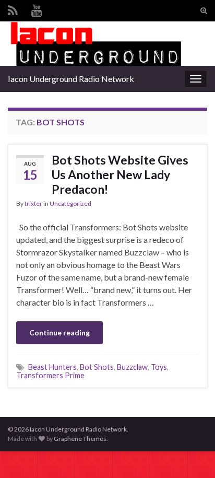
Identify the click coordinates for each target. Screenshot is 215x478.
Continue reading (59, 332)
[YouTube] (36, 8)
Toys (159, 367)
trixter (33, 203)
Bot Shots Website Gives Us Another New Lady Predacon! (120, 174)
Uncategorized (70, 203)
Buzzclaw (132, 367)
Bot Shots (97, 367)
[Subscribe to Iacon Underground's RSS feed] (13, 8)
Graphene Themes (80, 438)
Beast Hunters (52, 367)
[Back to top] (191, 454)
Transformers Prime (50, 375)
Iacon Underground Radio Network (71, 79)
